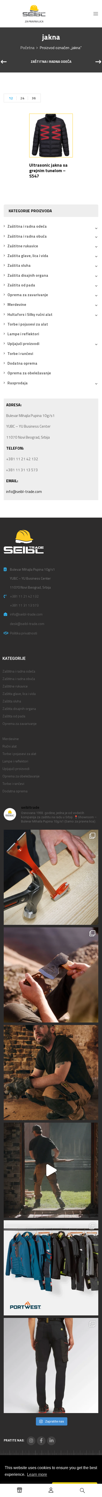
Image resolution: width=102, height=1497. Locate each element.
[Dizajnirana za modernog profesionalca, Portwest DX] (51, 1267)
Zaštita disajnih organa (27, 275)
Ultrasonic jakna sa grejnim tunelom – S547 (48, 170)
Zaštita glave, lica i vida (27, 256)
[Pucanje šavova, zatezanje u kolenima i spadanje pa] (51, 1072)
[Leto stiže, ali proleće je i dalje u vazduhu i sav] (51, 974)
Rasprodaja (17, 383)
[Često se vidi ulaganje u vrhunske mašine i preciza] (51, 1170)
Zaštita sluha (19, 265)
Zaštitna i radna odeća (51, 62)
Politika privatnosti (23, 633)
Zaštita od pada (21, 285)
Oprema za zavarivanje (27, 295)
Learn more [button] (37, 1474)
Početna (27, 48)
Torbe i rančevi (20, 353)
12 (11, 98)
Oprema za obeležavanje (29, 373)
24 (22, 98)
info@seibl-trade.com (24, 491)
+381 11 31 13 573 (24, 605)
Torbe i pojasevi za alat (27, 324)
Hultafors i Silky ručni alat (29, 314)
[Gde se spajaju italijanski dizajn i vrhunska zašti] (51, 1365)
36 (34, 98)
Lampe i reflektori (23, 334)
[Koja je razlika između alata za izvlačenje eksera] (51, 877)
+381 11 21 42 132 (24, 596)
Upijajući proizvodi (23, 343)
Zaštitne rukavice (22, 246)
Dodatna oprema (22, 363)
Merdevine (16, 304)
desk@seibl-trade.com (27, 623)
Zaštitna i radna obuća (27, 236)
